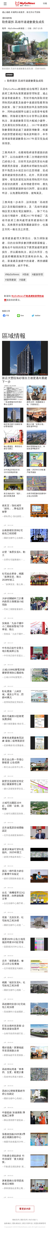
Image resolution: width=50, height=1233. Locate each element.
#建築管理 (37, 274)
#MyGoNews (12, 274)
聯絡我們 (15, 1220)
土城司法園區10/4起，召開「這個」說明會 (13, 805)
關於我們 (24, 1220)
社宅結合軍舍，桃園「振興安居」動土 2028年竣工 (13, 576)
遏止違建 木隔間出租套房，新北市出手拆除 (21, 12)
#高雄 (26, 274)
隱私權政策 (16, 1223)
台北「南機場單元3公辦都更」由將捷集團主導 (13, 895)
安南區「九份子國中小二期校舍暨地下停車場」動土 (13, 626)
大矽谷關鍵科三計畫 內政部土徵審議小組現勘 (13, 601)
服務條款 (7, 1223)
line (22, 315)
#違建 (22, 280)
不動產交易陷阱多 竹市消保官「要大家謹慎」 (13, 1158)
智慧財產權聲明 (40, 1223)
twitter (38, 315)
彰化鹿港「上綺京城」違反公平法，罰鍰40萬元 (13, 694)
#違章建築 (10, 280)
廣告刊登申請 (27, 1223)
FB (7, 315)
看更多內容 (25, 1209)
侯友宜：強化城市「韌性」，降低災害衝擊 (13, 508)
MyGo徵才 (33, 1220)
